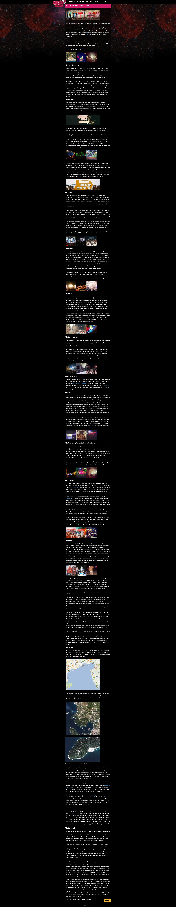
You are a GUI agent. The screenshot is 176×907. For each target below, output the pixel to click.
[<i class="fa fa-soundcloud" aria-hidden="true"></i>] (105, 2)
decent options (94, 795)
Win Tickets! (72, 2)
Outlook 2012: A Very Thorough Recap (78, 6)
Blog (87, 2)
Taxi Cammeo (72, 813)
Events (97, 2)
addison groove (76, 899)
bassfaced (97, 592)
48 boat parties (74, 487)
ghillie (90, 562)
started (78, 29)
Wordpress (91, 905)
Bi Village (104, 797)
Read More (107, 900)
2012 (67, 899)
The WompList (80, 2)
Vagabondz (68, 498)
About (91, 2)
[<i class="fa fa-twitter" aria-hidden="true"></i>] (101, 2)
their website (73, 817)
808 (70, 899)
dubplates (87, 34)
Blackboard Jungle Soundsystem (79, 383)
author (83, 899)
